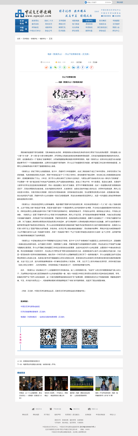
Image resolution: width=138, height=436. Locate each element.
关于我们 (47, 414)
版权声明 (58, 414)
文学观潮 (62, 21)
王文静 (95, 62)
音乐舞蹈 (102, 21)
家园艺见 (62, 27)
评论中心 (115, 31)
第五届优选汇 (102, 27)
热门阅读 (75, 24)
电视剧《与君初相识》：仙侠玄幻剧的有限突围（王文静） (43, 317)
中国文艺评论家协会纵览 (30, 306)
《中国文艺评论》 (35, 31)
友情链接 (88, 414)
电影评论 (43, 39)
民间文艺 (48, 24)
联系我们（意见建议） (72, 414)
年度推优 (89, 27)
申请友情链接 (100, 414)
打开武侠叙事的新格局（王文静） (34, 312)
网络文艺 (62, 24)
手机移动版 (58, 409)
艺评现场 (26, 39)
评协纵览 (35, 27)
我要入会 (116, 27)
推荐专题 (88, 31)
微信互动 (76, 409)
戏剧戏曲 (75, 21)
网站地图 (120, 2)
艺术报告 (62, 31)
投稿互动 (102, 24)
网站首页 (25, 414)
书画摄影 (116, 21)
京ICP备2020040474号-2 (87, 427)
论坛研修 (75, 27)
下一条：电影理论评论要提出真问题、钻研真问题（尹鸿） (36, 364)
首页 (18, 39)
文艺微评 (116, 24)
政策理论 (35, 21)
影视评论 (89, 21)
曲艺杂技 (35, 24)
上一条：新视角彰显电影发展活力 (28, 361)
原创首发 (89, 24)
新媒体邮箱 (107, 16)
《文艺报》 (79, 62)
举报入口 (113, 414)
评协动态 (102, 31)
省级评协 (48, 27)
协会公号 (48, 31)
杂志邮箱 (117, 16)
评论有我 (75, 31)
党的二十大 (48, 21)
